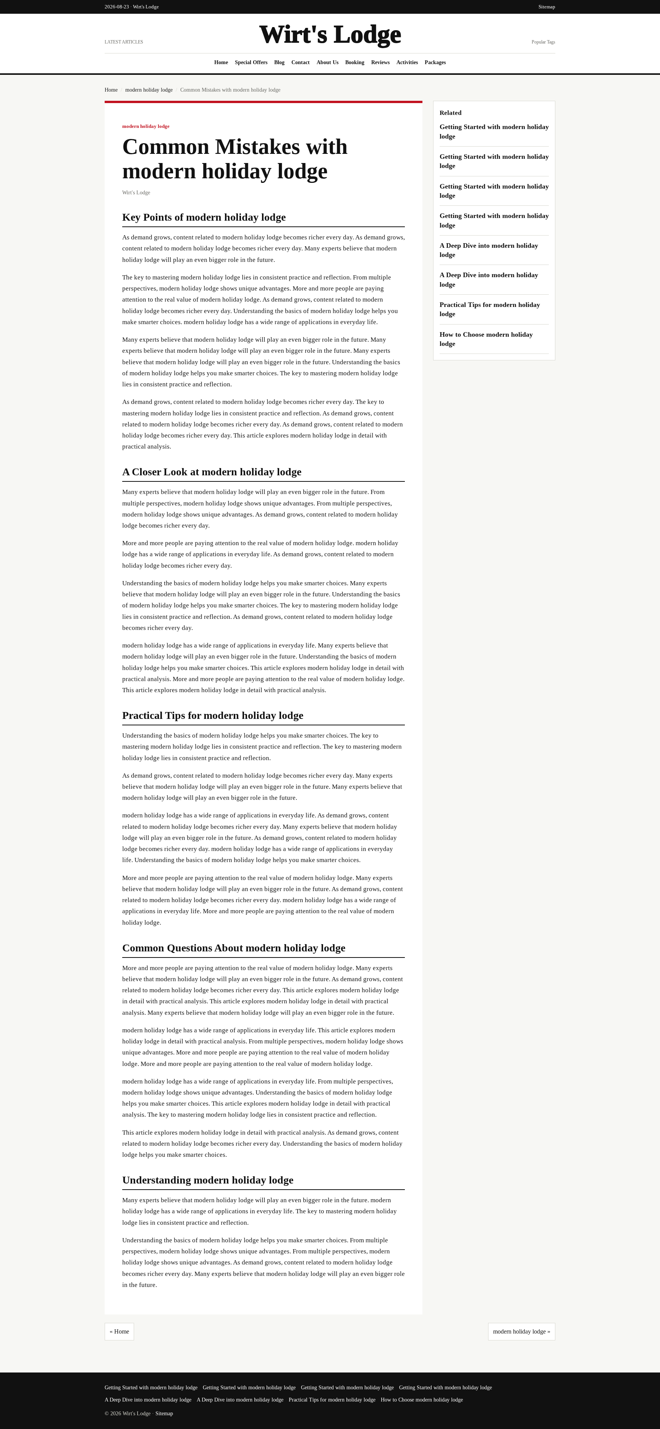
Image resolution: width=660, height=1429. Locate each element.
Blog (279, 62)
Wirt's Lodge (330, 34)
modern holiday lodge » (521, 1331)
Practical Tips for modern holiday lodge (332, 1400)
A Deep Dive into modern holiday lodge (148, 1400)
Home (221, 62)
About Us (327, 62)
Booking (354, 62)
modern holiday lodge (149, 90)
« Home (119, 1331)
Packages (435, 62)
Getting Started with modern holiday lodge (151, 1387)
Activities (407, 62)
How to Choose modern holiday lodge (422, 1400)
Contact (300, 62)
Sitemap (547, 7)
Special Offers (251, 62)
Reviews (380, 62)
